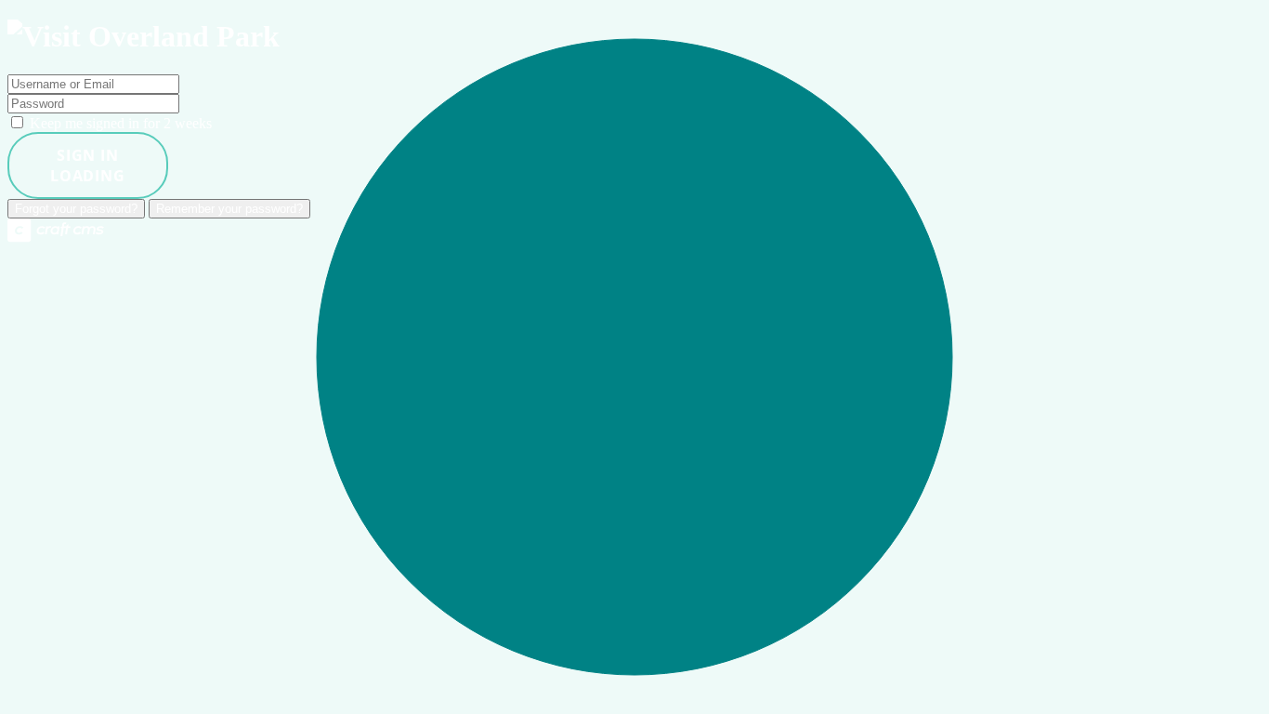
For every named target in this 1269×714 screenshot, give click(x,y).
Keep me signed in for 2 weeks (119, 123)
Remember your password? (229, 209)
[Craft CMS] (55, 237)
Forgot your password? (76, 209)
